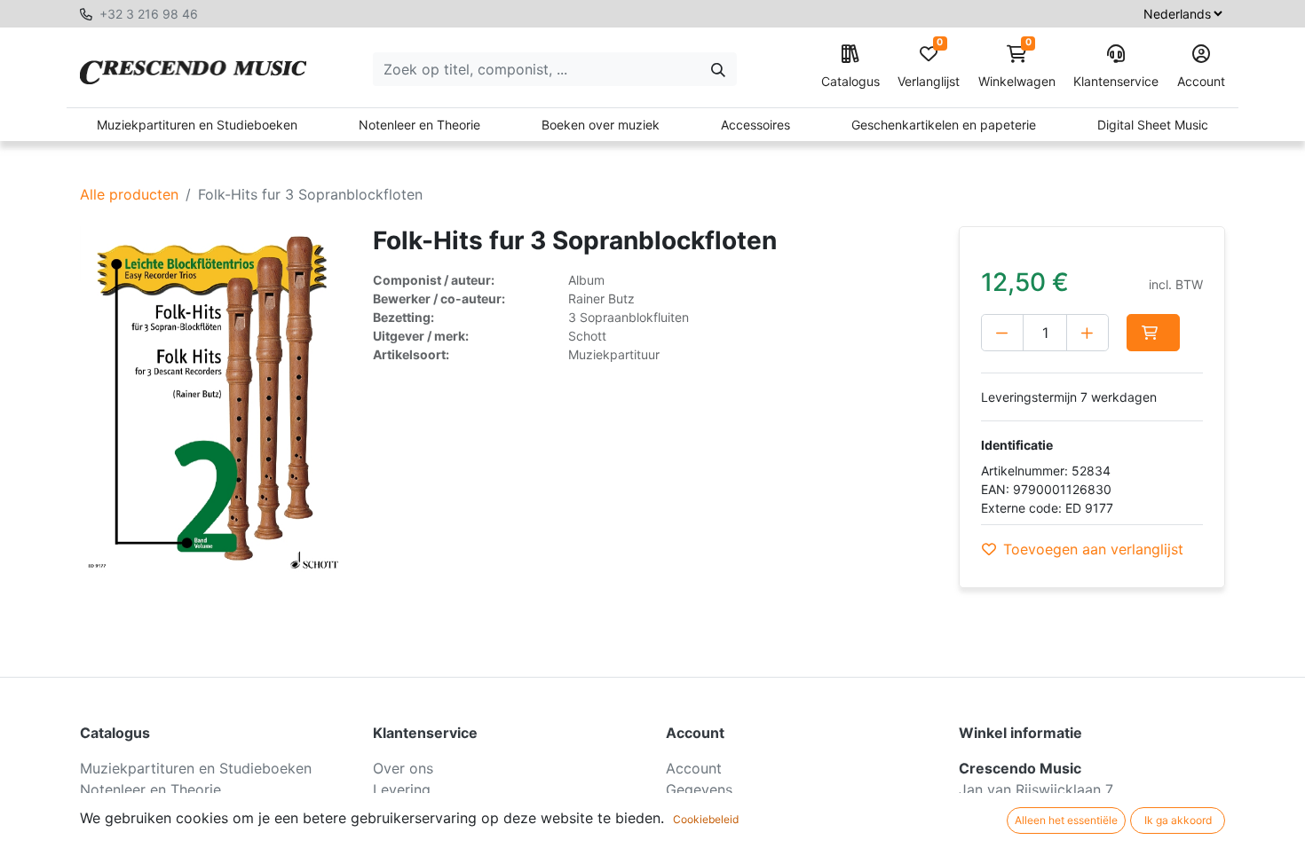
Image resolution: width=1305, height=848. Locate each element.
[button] (1153, 332)
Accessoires (755, 124)
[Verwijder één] (1002, 332)
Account (1201, 81)
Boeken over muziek (601, 124)
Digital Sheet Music (1152, 124)
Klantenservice (1116, 81)
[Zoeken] (718, 69)
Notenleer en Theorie (419, 124)
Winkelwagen (1017, 67)
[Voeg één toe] (1087, 332)
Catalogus (850, 81)
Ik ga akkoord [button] (1178, 820)
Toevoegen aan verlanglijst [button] (1093, 549)
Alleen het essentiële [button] (1066, 820)
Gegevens (699, 789)
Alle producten (129, 194)
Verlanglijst (929, 67)
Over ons (403, 768)
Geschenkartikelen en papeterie (943, 124)
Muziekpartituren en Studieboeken (197, 124)
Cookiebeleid (706, 819)
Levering (402, 789)
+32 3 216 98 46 (148, 13)
